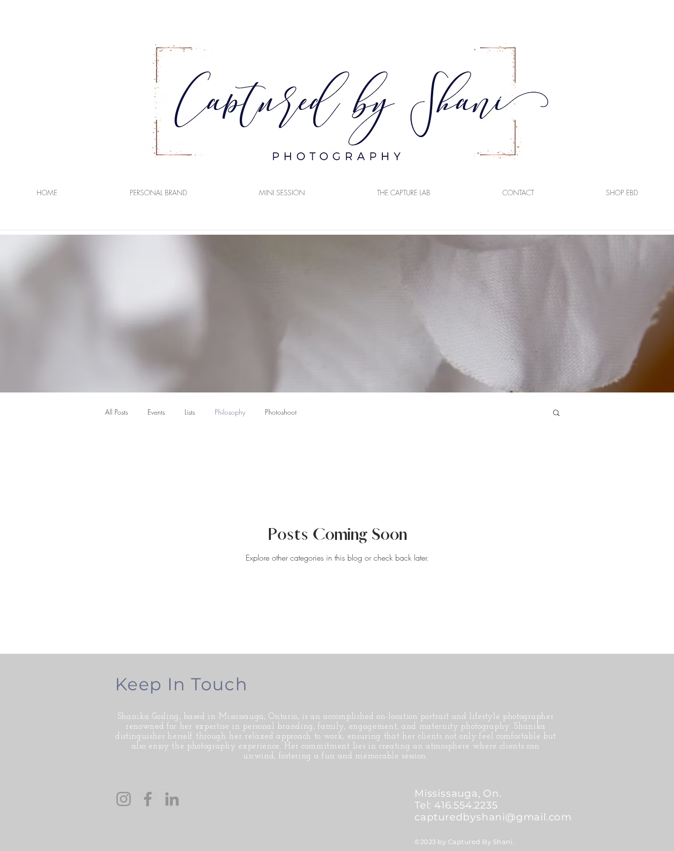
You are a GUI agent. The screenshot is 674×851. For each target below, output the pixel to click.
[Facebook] (147, 799)
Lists (190, 412)
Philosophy (230, 412)
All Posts (116, 412)
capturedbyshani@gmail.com (493, 817)
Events (156, 412)
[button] (556, 413)
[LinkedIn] (172, 799)
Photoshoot (281, 412)
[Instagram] (123, 799)
